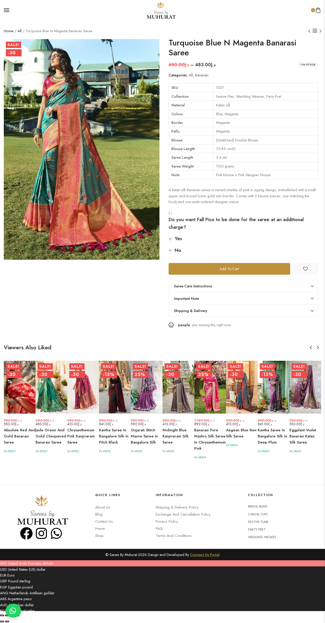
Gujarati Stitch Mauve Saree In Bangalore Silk (144, 436)
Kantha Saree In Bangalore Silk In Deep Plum (272, 436)
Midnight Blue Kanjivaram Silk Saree (175, 436)
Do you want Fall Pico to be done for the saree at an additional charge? (236, 223)
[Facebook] (26, 533)
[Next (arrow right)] (7, 621)
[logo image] (160, 9)
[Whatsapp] (56, 533)
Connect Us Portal (205, 554)
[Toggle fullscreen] (7, 615)
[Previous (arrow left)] (2, 621)
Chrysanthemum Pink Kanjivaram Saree (81, 436)
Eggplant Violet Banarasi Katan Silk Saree (302, 436)
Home (8, 31)
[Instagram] (41, 533)
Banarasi (201, 75)
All (20, 31)
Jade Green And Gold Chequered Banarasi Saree (51, 436)
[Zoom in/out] (2, 615)
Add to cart (229, 268)
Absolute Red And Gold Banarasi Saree (20, 436)
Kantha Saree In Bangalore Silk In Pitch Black (113, 436)
